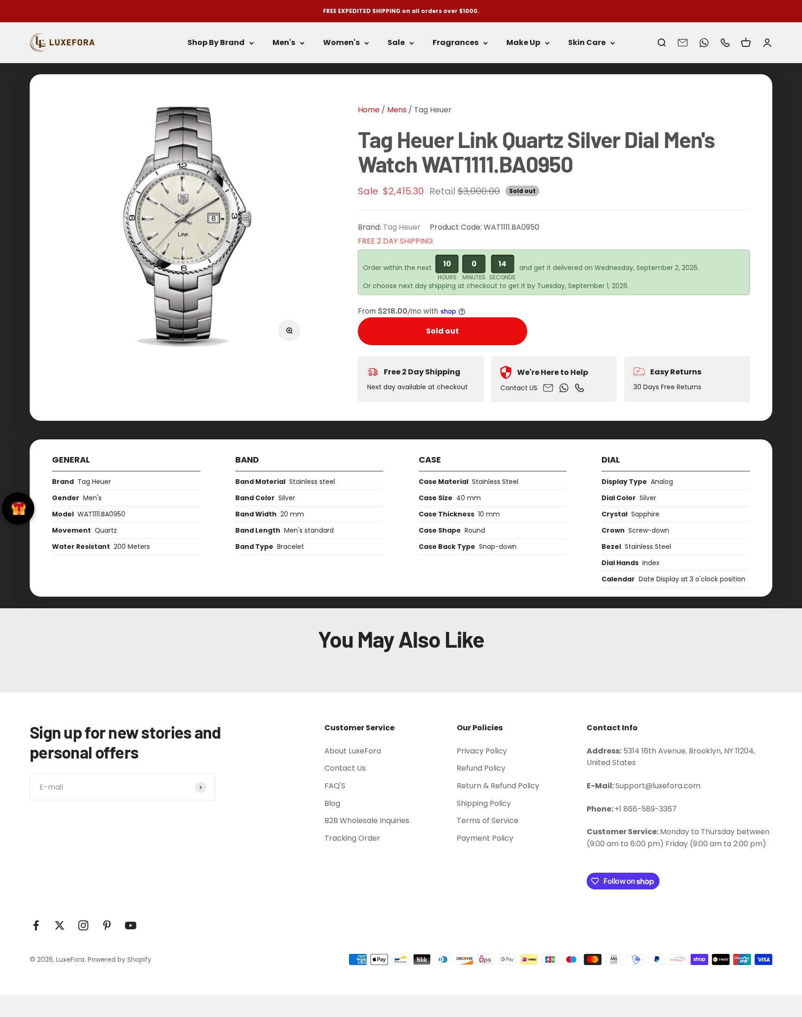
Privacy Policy (482, 751)
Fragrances (456, 43)
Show (18, 508)
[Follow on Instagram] (83, 925)
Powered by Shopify (119, 959)
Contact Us (345, 768)
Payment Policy (485, 838)
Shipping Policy (484, 803)
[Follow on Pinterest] (107, 925)
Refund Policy (481, 768)
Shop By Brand (216, 43)
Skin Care (587, 43)
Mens (396, 109)
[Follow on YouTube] (130, 925)
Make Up (523, 43)
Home (369, 109)
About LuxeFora (352, 751)
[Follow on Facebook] (36, 925)
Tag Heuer (433, 109)
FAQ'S (334, 785)
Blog (332, 803)
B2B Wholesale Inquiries (366, 820)
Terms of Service (487, 820)
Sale (396, 43)
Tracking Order (352, 838)
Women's (341, 43)
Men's (283, 43)
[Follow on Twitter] (59, 925)
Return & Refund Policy (498, 785)
